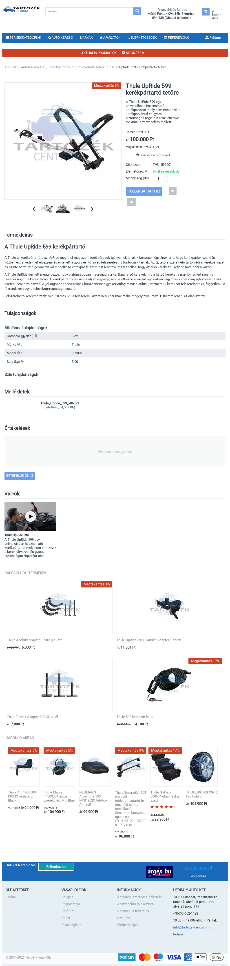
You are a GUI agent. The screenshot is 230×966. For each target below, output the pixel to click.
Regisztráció (71, 904)
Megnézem (134, 53)
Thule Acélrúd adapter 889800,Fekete (34, 640)
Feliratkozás (56, 867)
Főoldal (11, 897)
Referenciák (178, 37)
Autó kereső (62, 37)
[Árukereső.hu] (198, 870)
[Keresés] (137, 11)
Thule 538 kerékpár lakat (135, 717)
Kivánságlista (72, 925)
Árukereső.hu (198, 876)
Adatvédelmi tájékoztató (135, 904)
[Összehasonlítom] (131, 202)
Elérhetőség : (137, 171)
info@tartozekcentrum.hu (192, 927)
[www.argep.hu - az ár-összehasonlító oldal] (159, 872)
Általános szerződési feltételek (140, 897)
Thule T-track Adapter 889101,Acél (32, 717)
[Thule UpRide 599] (30, 516)
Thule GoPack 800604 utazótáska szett (164, 796)
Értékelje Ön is (19, 476)
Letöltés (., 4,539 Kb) (59, 407)
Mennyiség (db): (138, 178)
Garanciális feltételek (133, 911)
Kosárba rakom (144, 191)
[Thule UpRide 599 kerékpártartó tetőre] (63, 141)
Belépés (67, 897)
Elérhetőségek (128, 925)
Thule (76, 345)
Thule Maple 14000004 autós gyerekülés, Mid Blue (59, 796)
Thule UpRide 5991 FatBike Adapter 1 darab (149, 640)
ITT (195, 906)
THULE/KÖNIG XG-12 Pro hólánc (202, 794)
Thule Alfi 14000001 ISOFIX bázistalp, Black (23, 796)
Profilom (68, 911)
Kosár (66, 918)
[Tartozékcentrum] (21, 9)
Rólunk (178, 934)
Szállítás (123, 918)
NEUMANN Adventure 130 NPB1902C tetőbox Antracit (93, 798)
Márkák (86, 37)
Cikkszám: (134, 165)
